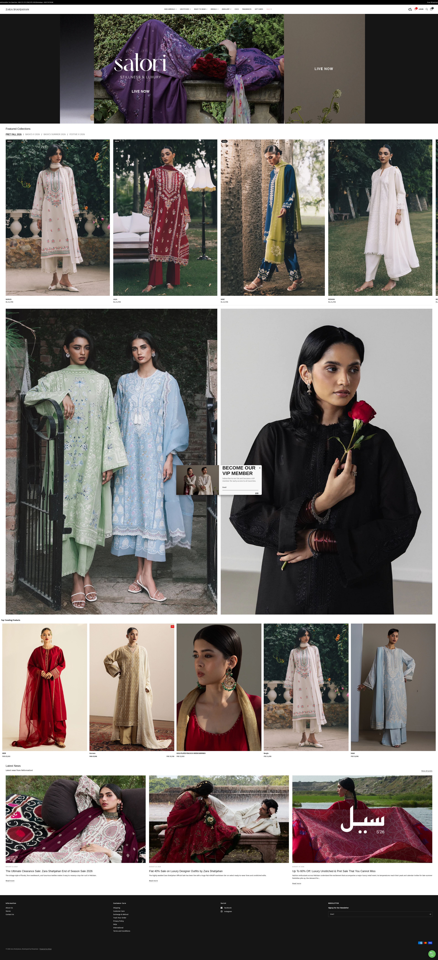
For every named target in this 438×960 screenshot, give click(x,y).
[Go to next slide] (417, 696)
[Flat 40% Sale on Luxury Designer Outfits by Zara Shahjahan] (219, 824)
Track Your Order (119, 918)
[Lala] (165, 222)
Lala (115, 304)
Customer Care (119, 903)
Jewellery (225, 9)
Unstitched (184, 9)
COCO (237, 9)
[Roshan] (380, 222)
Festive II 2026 (77, 139)
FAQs (115, 924)
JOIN (256, 493)
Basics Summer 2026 (55, 139)
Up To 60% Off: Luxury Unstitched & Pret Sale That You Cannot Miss (333, 875)
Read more (10, 885)
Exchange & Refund (120, 915)
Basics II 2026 (32, 139)
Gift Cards (259, 9)
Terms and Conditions (121, 931)
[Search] (427, 9)
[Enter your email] (430, 914)
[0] (430, 9)
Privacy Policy (118, 921)
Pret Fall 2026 (14, 139)
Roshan (331, 304)
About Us (9, 908)
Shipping (116, 908)
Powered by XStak (46, 949)
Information (11, 903)
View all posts (426, 776)
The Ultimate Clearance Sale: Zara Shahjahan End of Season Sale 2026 (49, 875)
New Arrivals (169, 9)
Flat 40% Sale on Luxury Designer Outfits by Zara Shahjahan (186, 875)
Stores (8, 911)
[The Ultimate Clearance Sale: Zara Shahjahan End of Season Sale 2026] (76, 824)
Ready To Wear (200, 9)
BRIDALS (214, 9)
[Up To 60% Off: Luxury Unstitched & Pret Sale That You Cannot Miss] (362, 824)
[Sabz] (273, 222)
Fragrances (246, 9)
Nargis (8, 304)
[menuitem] (170, 9)
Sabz (223, 304)
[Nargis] (58, 222)
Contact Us (10, 915)
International (118, 928)
